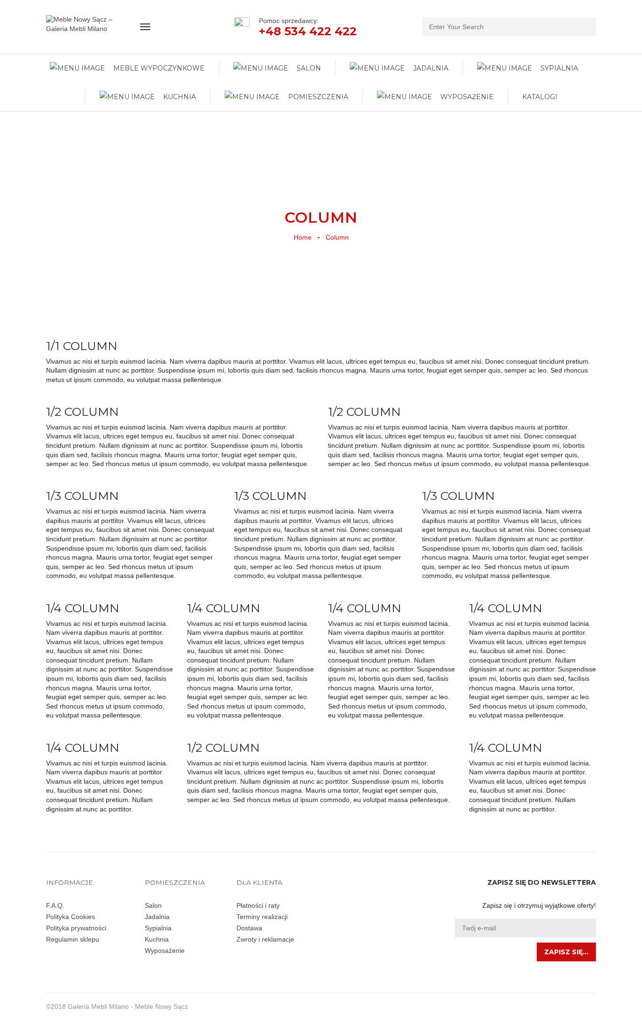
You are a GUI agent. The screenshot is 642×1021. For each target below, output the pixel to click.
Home (303, 237)
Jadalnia (157, 916)
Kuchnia (157, 939)
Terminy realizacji (262, 916)
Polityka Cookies (70, 916)
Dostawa (249, 928)
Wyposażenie (165, 950)
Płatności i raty (258, 905)
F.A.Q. (55, 905)
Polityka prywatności (76, 928)
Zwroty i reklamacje (265, 939)
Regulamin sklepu (72, 939)
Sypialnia (158, 928)
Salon (153, 905)
